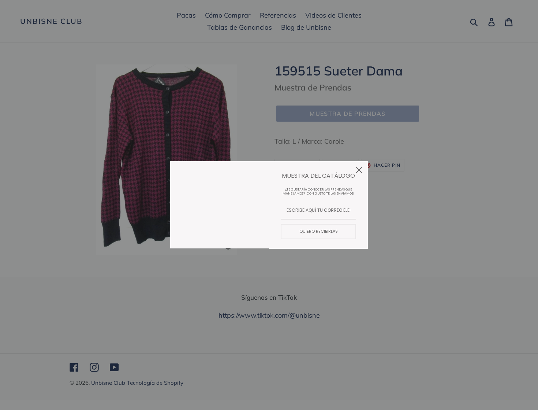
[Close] (359, 170)
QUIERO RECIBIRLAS (318, 231)
